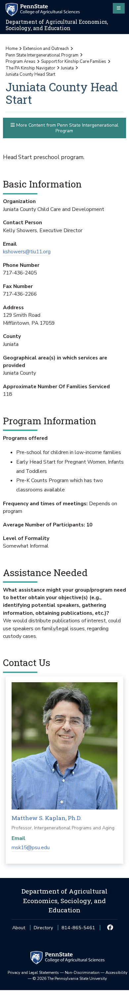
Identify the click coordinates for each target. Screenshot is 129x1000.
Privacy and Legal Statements (33, 972)
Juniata (67, 68)
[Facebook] (110, 928)
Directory (43, 928)
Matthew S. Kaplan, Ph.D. (47, 818)
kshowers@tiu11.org (27, 251)
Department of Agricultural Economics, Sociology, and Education (57, 25)
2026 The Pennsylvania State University (70, 978)
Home (12, 49)
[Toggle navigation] (119, 8)
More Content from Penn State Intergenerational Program (66, 128)
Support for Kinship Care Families (73, 61)
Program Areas (20, 61)
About (18, 928)
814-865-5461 (78, 930)
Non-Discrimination (82, 972)
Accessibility (116, 972)
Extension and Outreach (46, 49)
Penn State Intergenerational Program (42, 55)
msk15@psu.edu (31, 847)
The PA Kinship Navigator (30, 68)
